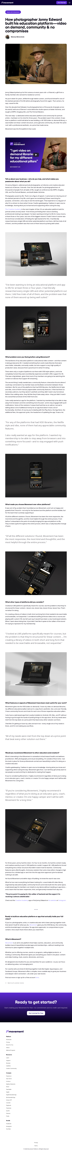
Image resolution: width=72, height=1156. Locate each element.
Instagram (9, 1126)
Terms (36, 1145)
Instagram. (62, 900)
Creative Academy (21, 900)
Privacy (36, 1142)
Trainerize (8, 1108)
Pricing (8, 1042)
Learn (7, 1058)
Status (7, 1047)
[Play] (36, 155)
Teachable (8, 1089)
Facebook (8, 1123)
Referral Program (10, 1050)
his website (52, 900)
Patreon (8, 1113)
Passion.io (8, 1076)
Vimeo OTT (9, 1100)
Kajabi (7, 1092)
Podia (7, 1116)
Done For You (9, 1045)
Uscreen (8, 1103)
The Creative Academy (13, 209)
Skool (7, 1086)
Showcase (8, 1039)
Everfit (8, 1111)
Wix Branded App (10, 1097)
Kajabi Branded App (11, 1094)
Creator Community (11, 1068)
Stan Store (9, 1078)
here (37, 977)
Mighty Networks (10, 1084)
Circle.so (8, 1081)
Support (8, 1060)
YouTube (8, 1129)
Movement (33, 925)
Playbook (8, 1105)
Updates (8, 1066)
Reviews (8, 1063)
